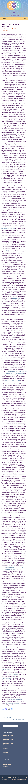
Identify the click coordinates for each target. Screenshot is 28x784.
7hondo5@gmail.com (12, 674)
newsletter (22, 28)
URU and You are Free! (18, 719)
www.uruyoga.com (6, 678)
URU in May (6, 717)
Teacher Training (7, 769)
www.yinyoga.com (6, 669)
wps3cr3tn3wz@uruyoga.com (16, 699)
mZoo (21, 779)
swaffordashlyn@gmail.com (12, 380)
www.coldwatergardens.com (8, 647)
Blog (4, 762)
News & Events (7, 764)
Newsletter (14, 28)
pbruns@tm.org (16, 298)
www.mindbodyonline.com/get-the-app (14, 373)
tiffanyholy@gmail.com (7, 250)
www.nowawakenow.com (8, 228)
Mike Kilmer (5, 30)
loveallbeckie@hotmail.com (13, 703)
